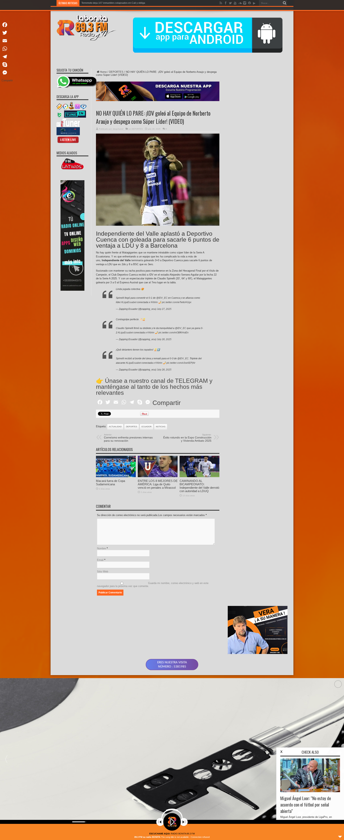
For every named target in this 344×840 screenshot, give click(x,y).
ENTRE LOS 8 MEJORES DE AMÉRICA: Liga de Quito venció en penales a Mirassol (158, 484)
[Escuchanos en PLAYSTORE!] (68, 134)
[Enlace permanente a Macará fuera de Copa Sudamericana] (116, 476)
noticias (160, 426)
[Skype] (7, 65)
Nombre (101, 548)
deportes (131, 426)
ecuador (146, 426)
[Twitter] (7, 33)
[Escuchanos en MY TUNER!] (68, 125)
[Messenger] (7, 73)
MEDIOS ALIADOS (67, 153)
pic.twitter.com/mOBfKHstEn (173, 332)
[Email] (7, 41)
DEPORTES (116, 71)
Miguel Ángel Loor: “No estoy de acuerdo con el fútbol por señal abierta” (305, 804)
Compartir (166, 403)
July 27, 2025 (164, 309)
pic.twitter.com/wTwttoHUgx (176, 302)
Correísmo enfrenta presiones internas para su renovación (128, 437)
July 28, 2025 (164, 339)
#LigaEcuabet (128, 302)
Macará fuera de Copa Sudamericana (110, 482)
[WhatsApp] (7, 49)
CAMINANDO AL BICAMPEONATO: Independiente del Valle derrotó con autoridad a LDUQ (199, 486)
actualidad (115, 426)
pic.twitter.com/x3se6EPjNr (180, 362)
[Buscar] (284, 3)
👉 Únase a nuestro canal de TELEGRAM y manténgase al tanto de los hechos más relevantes (154, 386)
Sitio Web (102, 571)
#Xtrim (154, 302)
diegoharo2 (118, 129)
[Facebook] (7, 25)
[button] (6, 759)
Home (103, 71)
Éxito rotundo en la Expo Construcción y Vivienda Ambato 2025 (187, 437)
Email (100, 559)
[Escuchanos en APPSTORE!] (68, 142)
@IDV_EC (161, 297)
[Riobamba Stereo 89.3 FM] (86, 37)
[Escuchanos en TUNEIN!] (75, 117)
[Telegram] (7, 57)
